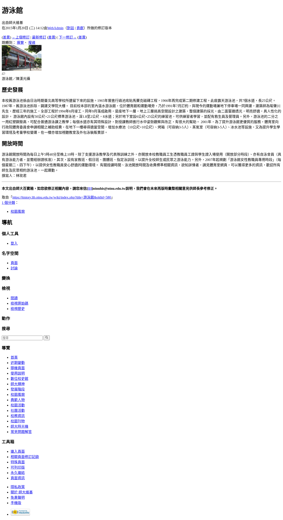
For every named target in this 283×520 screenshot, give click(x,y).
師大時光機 (19, 426)
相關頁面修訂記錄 (25, 457)
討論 (14, 268)
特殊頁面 (18, 462)
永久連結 (18, 473)
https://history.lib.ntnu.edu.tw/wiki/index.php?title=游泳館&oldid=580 (61, 197)
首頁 (14, 357)
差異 (6, 37)
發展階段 (18, 389)
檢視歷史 (18, 309)
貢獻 (80, 28)
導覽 (20, 42)
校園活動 (18, 405)
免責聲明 (18, 497)
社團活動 (18, 410)
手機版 (16, 503)
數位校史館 (19, 379)
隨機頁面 (18, 368)
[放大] (3, 73)
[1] (90, 188)
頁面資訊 (18, 478)
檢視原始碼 (19, 303)
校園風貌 (18, 211)
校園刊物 (18, 421)
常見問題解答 (21, 432)
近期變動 (18, 363)
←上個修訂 (21, 37)
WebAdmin (55, 28)
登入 (14, 243)
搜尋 (31, 42)
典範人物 (18, 400)
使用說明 (18, 373)
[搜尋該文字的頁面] (47, 337)
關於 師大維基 (22, 492)
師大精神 (18, 384)
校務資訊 (18, 416)
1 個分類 (8, 203)
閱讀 (14, 298)
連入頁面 (18, 451)
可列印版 (18, 467)
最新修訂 (39, 37)
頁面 (14, 263)
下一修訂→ (67, 37)
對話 (70, 28)
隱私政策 (18, 487)
